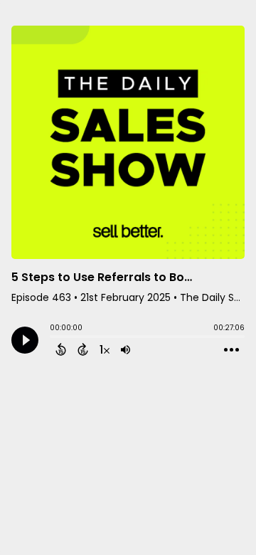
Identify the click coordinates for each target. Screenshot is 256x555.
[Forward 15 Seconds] (83, 349)
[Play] (24, 340)
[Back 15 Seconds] (61, 349)
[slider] (53, 338)
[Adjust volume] (125, 349)
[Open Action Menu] (231, 350)
